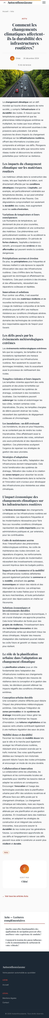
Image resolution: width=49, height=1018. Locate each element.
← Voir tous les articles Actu (15, 896)
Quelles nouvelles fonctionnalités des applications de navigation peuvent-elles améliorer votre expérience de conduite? (23, 932)
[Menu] (43, 2)
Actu (12, 11)
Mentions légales (9, 998)
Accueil (5, 11)
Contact (6, 1002)
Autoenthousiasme (20, 2)
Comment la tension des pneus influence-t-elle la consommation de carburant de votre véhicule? (24, 943)
